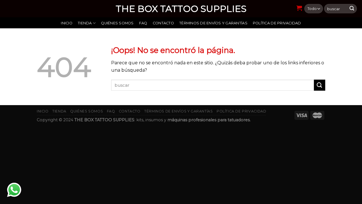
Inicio (66, 23)
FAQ (143, 23)
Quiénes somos (117, 23)
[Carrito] (299, 8)
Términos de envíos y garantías (213, 23)
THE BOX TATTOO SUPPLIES (181, 8)
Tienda (85, 23)
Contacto (163, 23)
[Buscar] (352, 9)
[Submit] (319, 85)
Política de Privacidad (277, 23)
